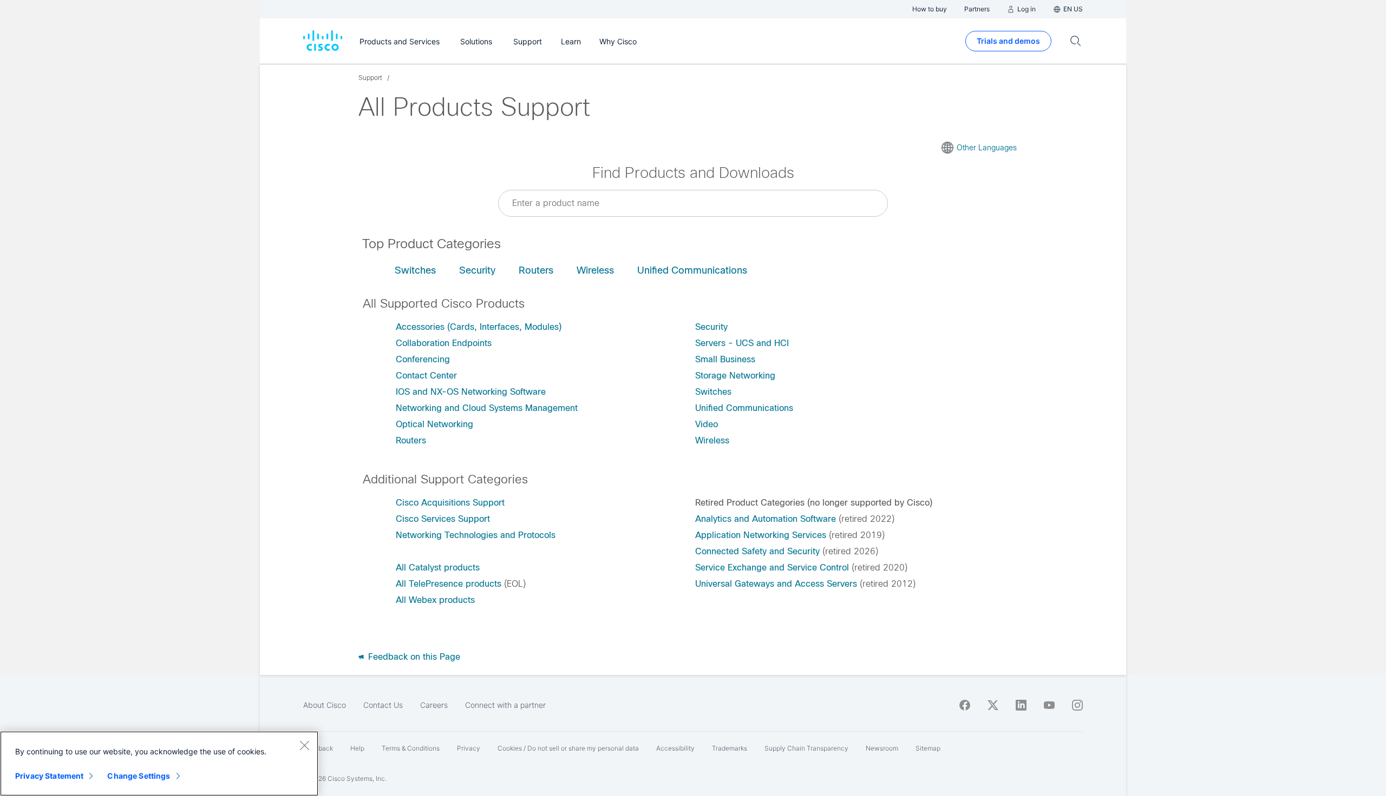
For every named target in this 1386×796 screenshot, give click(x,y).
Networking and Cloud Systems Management (487, 408)
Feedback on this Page (412, 656)
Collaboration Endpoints (444, 343)
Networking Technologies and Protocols (475, 535)
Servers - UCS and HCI (742, 343)
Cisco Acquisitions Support (450, 502)
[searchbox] (693, 203)
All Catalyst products (438, 567)
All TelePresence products (448, 583)
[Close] (304, 745)
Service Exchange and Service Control (772, 567)
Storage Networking (735, 375)
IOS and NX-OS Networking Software (471, 391)
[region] (159, 763)
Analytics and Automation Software (765, 518)
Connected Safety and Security (757, 551)
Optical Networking (434, 424)
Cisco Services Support (443, 518)
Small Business (725, 359)
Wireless (595, 270)
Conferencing (423, 359)
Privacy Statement (49, 775)
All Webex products (435, 600)
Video (706, 424)
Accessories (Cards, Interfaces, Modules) (478, 326)
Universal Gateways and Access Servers (776, 583)
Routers (536, 270)
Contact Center (426, 375)
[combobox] (693, 203)
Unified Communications (692, 270)
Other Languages (987, 147)
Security (477, 270)
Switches (415, 270)
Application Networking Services (760, 535)
